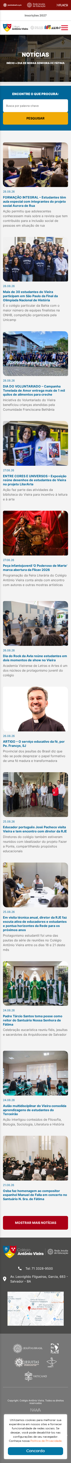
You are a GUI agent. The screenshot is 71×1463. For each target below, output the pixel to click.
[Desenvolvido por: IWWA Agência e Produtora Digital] (35, 1410)
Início (11, 63)
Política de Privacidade (46, 1441)
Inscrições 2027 (36, 15)
